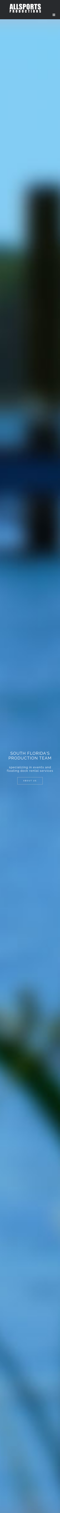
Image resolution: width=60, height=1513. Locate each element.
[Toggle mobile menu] (54, 14)
